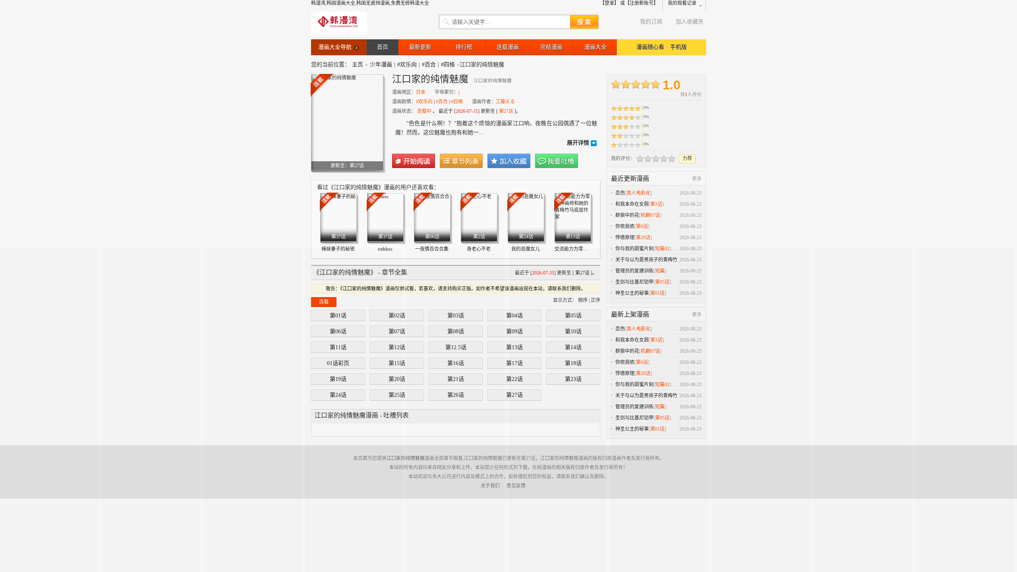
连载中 (424, 111)
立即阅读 (413, 161)
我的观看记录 (682, 3)
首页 (382, 47)
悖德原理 (624, 237)
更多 (697, 179)
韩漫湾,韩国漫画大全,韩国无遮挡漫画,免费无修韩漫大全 (370, 3)
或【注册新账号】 (639, 3)
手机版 (678, 47)
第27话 (506, 111)
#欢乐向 (407, 65)
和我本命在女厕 (632, 204)
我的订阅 (651, 22)
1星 (640, 158)
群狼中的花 (627, 215)
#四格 (448, 65)
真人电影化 (638, 193)
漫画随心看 (650, 47)
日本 (420, 92)
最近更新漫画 (630, 178)
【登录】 (609, 3)
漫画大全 (595, 47)
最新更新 (420, 47)
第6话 (642, 226)
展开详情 (578, 143)
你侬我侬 (624, 226)
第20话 (643, 237)
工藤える (505, 101)
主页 (357, 65)
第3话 (656, 204)
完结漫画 (551, 47)
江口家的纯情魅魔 (406, 458)
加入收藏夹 (690, 22)
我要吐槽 (556, 161)
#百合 (429, 65)
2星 (644, 158)
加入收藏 (508, 161)
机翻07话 (650, 215)
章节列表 (461, 161)
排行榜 (464, 47)
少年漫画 (381, 65)
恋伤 (620, 193)
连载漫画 (508, 47)
